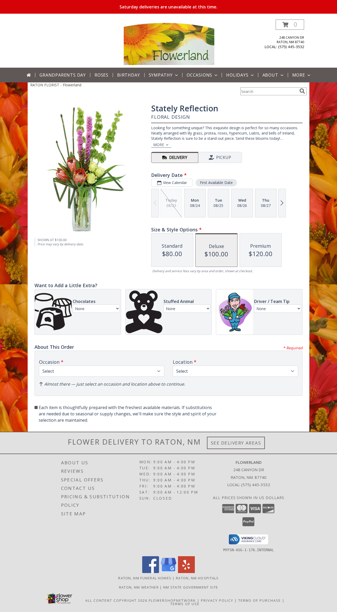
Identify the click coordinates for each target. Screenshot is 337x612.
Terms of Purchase (259, 600)
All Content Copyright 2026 (116, 600)
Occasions (199, 75)
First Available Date (216, 182)
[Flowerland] (169, 43)
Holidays (237, 75)
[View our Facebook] (150, 571)
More (298, 75)
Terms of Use (185, 603)
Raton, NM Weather (139, 587)
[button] (290, 24)
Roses (101, 75)
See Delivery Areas (236, 443)
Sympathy (161, 75)
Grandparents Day (62, 75)
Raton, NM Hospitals (197, 578)
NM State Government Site (190, 587)
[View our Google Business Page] (168, 571)
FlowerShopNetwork (172, 600)
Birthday (128, 75)
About (270, 75)
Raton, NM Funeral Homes (144, 578)
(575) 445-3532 (291, 46)
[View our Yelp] (186, 571)
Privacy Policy (217, 600)
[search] (302, 91)
